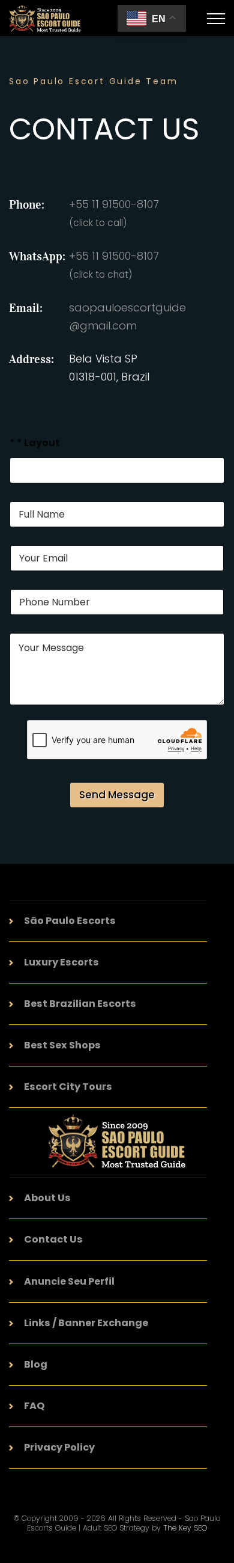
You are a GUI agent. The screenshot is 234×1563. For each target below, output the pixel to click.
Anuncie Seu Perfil (69, 1281)
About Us (47, 1198)
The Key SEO (185, 1528)
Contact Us (53, 1239)
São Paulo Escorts (70, 921)
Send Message (117, 795)
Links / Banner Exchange (86, 1323)
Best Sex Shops (62, 1045)
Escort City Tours (68, 1086)
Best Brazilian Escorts (80, 1004)
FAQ (34, 1406)
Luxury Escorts (61, 962)
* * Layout (35, 442)
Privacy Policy (59, 1447)
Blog (35, 1364)
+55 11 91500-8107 (114, 264)
